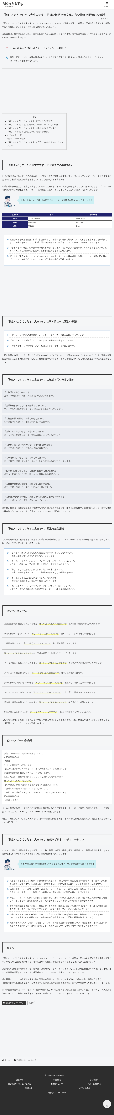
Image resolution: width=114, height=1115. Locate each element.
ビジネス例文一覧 (14, 135)
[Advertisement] (57, 90)
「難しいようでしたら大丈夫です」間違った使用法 (28, 132)
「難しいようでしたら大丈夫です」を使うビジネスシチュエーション (35, 142)
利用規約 (94, 1080)
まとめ (10, 146)
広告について (57, 1084)
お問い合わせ (85, 1088)
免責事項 (57, 1080)
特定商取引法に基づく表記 (19, 1084)
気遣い (31, 1003)
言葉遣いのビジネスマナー (15, 1003)
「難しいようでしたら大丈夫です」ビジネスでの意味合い (30, 121)
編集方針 (20, 1080)
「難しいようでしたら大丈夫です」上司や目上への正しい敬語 (32, 125)
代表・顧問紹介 (94, 1084)
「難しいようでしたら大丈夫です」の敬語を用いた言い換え (31, 128)
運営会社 (29, 1088)
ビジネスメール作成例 (16, 139)
